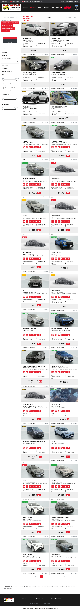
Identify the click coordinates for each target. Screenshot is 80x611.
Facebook (46, 7)
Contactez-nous (5, 1)
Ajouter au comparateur (29, 54)
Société (40, 7)
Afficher (70, 17)
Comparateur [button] (56, 7)
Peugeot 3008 (5, 22)
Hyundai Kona (5, 31)
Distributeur (67, 6)
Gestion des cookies (56, 598)
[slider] (3, 80)
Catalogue (33, 7)
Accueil (25, 7)
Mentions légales (40, 598)
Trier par (49, 17)
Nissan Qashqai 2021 (7, 25)
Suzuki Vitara (14, 22)
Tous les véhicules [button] (10, 38)
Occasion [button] (10, 42)
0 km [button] (10, 40)
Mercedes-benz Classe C (8, 28)
